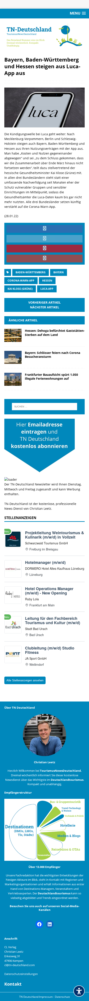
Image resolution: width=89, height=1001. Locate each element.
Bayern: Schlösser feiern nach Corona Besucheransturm (52, 355)
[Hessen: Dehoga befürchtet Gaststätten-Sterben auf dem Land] (13, 339)
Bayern (58, 272)
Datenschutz (62, 997)
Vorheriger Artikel (44, 302)
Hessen (47, 280)
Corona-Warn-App (21, 280)
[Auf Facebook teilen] (44, 229)
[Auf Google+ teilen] (44, 258)
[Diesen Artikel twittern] (44, 239)
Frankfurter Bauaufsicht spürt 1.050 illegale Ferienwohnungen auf (51, 377)
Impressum (46, 997)
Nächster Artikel (44, 307)
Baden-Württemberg (31, 272)
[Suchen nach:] (44, 406)
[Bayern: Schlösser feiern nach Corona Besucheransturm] (13, 361)
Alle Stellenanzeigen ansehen (24, 680)
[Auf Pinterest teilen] (44, 248)
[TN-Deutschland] (44, 35)
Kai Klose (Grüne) (20, 289)
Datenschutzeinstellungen (21, 974)
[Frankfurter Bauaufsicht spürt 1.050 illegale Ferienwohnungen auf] (13, 383)
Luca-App (46, 289)
